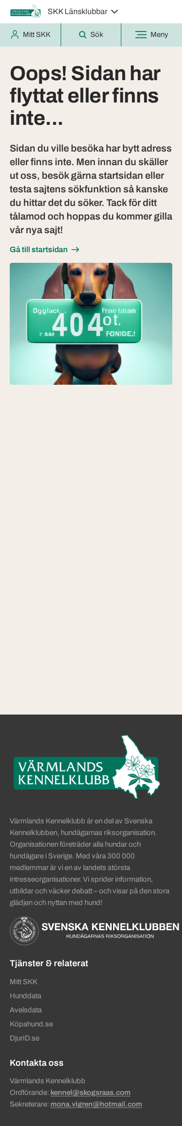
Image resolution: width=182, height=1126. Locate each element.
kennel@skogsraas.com (90, 1092)
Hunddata (25, 996)
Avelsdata (26, 1010)
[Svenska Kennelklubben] (94, 931)
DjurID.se (24, 1038)
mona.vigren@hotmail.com (96, 1104)
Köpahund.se (31, 1024)
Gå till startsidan (38, 249)
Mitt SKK (23, 982)
